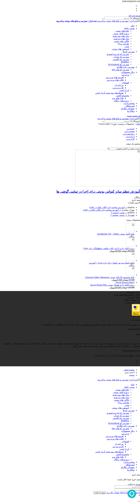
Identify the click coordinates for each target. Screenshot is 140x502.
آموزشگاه (130, 106)
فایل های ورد (118, 98)
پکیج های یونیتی (122, 31)
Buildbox (125, 62)
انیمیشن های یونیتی (120, 49)
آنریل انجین (124, 90)
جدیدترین (130, 129)
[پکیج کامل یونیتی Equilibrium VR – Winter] (130, 231)
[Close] (139, 501)
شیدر (126, 46)
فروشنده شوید (133, 116)
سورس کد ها (129, 51)
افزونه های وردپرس (115, 77)
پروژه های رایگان (121, 101)
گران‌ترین (130, 139)
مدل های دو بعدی (121, 39)
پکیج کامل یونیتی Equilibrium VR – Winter (116, 234)
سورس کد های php (120, 69)
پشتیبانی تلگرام (128, 108)
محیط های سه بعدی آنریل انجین (109, 93)
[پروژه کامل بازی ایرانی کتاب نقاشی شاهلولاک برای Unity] (130, 246)
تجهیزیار (131, 215)
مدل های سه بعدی (120, 36)
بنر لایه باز (119, 85)
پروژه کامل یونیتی (121, 33)
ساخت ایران (129, 103)
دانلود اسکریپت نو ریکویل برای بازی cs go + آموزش (112, 263)
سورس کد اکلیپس (121, 59)
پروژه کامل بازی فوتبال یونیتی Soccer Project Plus (112, 285)
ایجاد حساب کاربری (115, 492)
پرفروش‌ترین (129, 134)
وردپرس (125, 75)
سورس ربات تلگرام (126, 67)
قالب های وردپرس (115, 80)
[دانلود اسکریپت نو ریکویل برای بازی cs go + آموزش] (130, 260)
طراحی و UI (123, 44)
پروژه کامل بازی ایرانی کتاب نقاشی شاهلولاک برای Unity (109, 248)
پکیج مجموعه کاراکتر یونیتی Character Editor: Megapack (110, 277)
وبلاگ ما (131, 111)
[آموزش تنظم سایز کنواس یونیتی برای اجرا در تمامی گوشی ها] (107, 185)
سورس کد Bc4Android (118, 64)
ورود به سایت (99, 493)
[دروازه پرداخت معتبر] (136, 315)
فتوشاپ (125, 82)
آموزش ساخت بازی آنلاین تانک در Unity (107, 207)
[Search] (103, 18)
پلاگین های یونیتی (121, 41)
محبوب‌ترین (129, 131)
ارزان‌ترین (130, 136)
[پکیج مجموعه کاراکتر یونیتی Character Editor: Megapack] (130, 275)
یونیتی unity (129, 28)
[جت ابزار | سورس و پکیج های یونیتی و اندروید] (118, 118)
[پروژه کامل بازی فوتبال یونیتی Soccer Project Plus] (125, 282)
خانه (133, 26)
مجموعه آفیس (122, 95)
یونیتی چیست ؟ (118, 212)
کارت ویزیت (118, 88)
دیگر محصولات (128, 72)
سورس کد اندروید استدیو (118, 54)
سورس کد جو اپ (121, 57)
